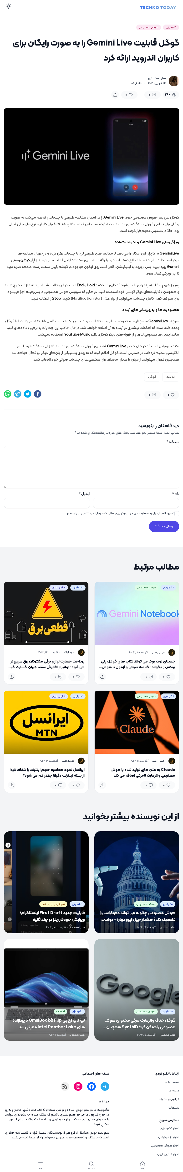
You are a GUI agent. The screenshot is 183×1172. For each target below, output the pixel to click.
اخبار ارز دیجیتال (168, 1137)
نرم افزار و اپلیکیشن (53, 904)
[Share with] (115, 95)
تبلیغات (173, 1107)
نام (175, 494)
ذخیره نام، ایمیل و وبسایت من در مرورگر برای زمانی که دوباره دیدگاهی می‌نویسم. (120, 513)
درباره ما (174, 1090)
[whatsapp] (7, 394)
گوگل (152, 376)
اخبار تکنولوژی (169, 1128)
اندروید (170, 376)
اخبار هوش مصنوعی (165, 1145)
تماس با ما (172, 1082)
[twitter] (27, 394)
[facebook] (37, 394)
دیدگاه (172, 442)
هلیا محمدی (157, 78)
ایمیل (84, 494)
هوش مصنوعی (148, 27)
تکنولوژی (171, 27)
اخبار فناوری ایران (168, 1154)
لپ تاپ (60, 1011)
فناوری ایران (59, 588)
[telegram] (17, 394)
